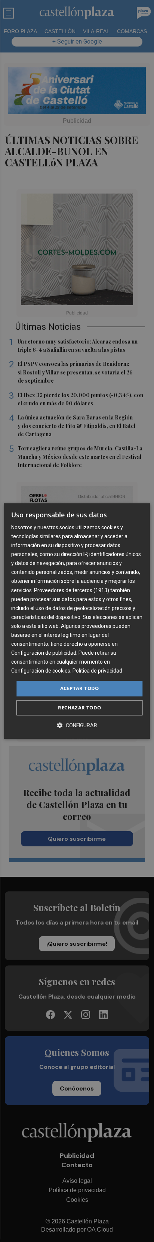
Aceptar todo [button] (79, 688)
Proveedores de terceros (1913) (71, 590)
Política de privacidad (97, 671)
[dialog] (77, 621)
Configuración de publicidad (43, 653)
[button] (77, 725)
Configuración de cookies (40, 671)
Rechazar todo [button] (79, 707)
